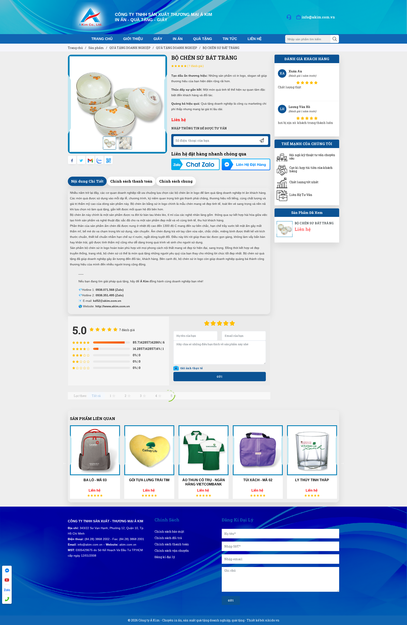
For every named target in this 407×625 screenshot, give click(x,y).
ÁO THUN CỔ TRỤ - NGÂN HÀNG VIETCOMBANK (203, 482)
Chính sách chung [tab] (176, 181)
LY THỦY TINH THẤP (312, 480)
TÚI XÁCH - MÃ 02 (257, 480)
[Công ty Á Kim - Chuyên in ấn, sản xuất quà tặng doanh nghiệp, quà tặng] (90, 17)
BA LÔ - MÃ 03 (95, 480)
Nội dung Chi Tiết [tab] (87, 181)
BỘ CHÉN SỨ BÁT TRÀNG (314, 223)
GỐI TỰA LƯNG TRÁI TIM (149, 480)
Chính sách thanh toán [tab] (131, 181)
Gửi (220, 376)
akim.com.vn (127, 544)
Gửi (231, 600)
